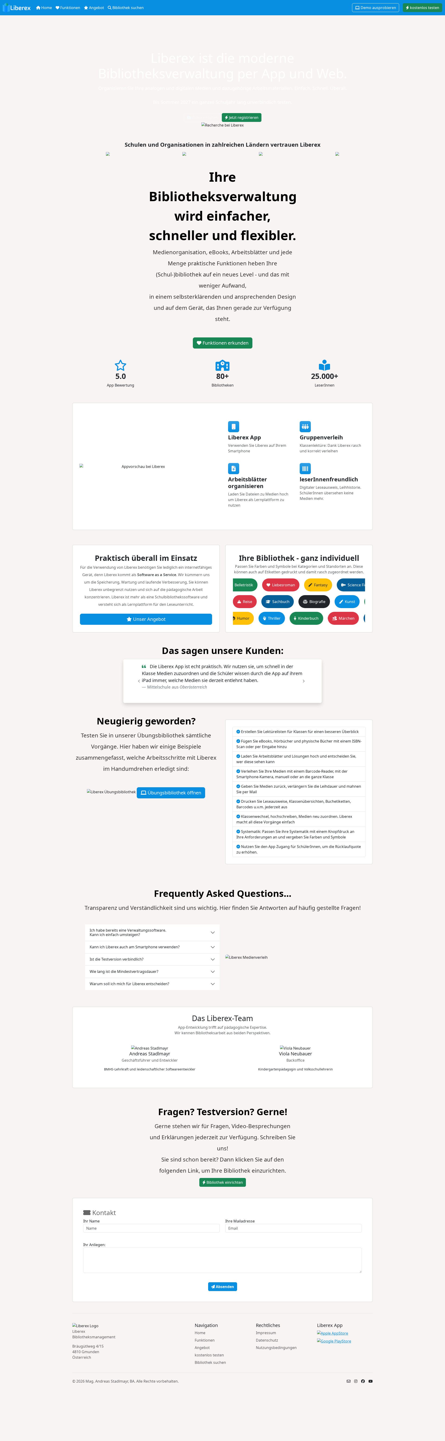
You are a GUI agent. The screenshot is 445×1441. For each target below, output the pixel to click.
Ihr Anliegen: (94, 1244)
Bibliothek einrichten (224, 1182)
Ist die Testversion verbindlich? (116, 959)
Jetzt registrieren (243, 117)
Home (46, 7)
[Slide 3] (230, 696)
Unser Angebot (148, 619)
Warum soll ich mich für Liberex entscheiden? (129, 983)
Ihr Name (91, 1221)
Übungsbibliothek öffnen (173, 793)
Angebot (96, 7)
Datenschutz (267, 1340)
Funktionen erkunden (224, 343)
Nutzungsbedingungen (276, 1347)
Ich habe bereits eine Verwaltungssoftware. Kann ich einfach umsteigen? (128, 932)
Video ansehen (204, 117)
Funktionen (69, 7)
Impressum (266, 1332)
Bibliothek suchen (127, 7)
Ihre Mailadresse (240, 1221)
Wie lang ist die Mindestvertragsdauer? (124, 971)
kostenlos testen (424, 7)
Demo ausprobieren (378, 7)
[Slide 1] (214, 696)
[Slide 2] (222, 696)
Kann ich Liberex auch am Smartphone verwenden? (135, 946)
